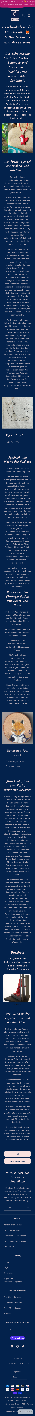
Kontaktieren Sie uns (13, 1225)
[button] (5, 15)
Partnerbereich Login (13, 1230)
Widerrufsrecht (21, 1400)
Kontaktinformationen (18, 1408)
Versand (30, 1404)
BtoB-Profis (9, 1247)
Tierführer (17, 1154)
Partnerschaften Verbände (15, 1241)
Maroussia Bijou (16, 1397)
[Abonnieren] (28, 1208)
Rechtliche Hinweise (12, 1297)
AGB (23, 1404)
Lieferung (8, 1262)
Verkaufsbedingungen (13, 1411)
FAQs (6, 1268)
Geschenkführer (17, 1161)
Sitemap (7, 1313)
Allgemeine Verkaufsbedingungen (13, 1280)
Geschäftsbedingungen (14, 1308)
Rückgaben (8, 1273)
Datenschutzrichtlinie (13, 1302)
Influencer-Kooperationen (15, 1236)
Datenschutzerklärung (12, 1404)
